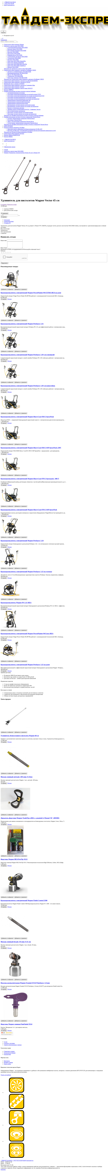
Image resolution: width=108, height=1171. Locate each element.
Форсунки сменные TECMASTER (17, 77)
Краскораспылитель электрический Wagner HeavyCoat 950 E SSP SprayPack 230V (31, 448)
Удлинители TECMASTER (15, 76)
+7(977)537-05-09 (9, 3)
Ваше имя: (4, 240)
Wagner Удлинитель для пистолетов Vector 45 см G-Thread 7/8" (22, 152)
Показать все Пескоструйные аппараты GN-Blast (18, 132)
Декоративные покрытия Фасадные (17, 103)
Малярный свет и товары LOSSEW (14, 83)
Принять (3, 1169)
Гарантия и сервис (9, 1051)
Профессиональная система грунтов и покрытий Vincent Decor (22, 117)
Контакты (7, 1061)
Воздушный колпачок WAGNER (16, 50)
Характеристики (9, 221)
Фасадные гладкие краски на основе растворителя (21, 114)
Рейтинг (3, 251)
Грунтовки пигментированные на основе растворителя (23, 99)
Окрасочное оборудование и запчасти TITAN (17, 82)
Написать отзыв (12, 204)
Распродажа (7, 1054)
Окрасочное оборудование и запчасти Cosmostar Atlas (19, 85)
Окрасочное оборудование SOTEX (14, 133)
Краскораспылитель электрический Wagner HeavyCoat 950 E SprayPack (27, 417)
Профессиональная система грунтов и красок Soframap (20, 91)
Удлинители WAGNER (14, 58)
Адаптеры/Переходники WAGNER (17, 47)
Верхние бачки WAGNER (14, 49)
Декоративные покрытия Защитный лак (18, 100)
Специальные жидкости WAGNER (17, 56)
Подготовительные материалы (16, 111)
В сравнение (4, 213)
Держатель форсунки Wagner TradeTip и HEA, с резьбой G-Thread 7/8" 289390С (30, 818)
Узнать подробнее (6, 1075)
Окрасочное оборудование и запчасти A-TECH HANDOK (21, 80)
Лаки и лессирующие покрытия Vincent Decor (20, 121)
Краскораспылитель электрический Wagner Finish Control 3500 (24, 900)
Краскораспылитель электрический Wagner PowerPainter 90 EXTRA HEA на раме (31, 293)
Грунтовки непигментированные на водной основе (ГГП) (24, 94)
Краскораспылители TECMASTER (17, 73)
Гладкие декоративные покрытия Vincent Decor (21, 118)
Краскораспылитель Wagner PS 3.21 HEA (16, 602)
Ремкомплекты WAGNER (14, 55)
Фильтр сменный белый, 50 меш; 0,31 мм (16, 942)
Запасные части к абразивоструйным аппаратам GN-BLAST (24, 129)
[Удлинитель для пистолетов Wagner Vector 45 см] (22, 196)
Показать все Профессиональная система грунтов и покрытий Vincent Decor (26, 124)
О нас (5, 1042)
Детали (9, 299)
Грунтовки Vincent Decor (14, 120)
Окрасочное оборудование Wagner (14, 44)
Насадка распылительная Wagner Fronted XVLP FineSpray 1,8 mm (25, 983)
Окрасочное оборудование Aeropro (14, 86)
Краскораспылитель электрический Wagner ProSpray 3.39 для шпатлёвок (28, 386)
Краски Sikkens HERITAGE (12, 135)
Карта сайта (7, 1064)
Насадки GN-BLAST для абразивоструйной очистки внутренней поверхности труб (31, 130)
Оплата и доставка (9, 1043)
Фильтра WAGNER (13, 59)
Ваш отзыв (4, 248)
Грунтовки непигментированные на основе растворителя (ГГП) (25, 96)
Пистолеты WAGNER (13, 53)
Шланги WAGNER (12, 67)
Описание (7, 220)
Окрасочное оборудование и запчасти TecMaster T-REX (20, 70)
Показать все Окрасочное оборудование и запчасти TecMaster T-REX (24, 79)
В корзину (3, 217)
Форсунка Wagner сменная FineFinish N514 (16, 1024)
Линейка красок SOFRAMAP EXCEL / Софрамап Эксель (23, 109)
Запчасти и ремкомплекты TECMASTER (19, 71)
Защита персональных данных (13, 1045)
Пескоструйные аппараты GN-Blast (14, 127)
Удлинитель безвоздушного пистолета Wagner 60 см (20, 736)
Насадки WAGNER (13, 52)
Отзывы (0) (7, 223)
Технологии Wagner (9, 1053)
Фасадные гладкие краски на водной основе (20, 112)
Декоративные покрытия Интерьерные (18, 102)
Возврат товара (8, 1062)
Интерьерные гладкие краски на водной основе (21, 105)
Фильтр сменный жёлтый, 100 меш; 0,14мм (16, 777)
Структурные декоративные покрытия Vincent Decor (22, 123)
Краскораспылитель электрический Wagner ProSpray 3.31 (22, 324)
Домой (6, 149)
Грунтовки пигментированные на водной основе (21, 97)
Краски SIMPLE (8, 90)
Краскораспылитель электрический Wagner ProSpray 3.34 (22, 541)
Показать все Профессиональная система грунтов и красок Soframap (23, 115)
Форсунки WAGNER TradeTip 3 (16, 65)
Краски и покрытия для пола (15, 108)
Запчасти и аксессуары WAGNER (13, 46)
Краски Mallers (8, 136)
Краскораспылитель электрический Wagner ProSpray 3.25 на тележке (26, 571)
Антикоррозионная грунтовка (16, 93)
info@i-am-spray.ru (9, 5)
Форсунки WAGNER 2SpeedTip (16, 61)
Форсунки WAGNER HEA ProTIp (17, 64)
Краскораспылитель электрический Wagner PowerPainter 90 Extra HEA (27, 633)
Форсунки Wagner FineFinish (15, 62)
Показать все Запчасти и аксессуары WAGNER (17, 68)
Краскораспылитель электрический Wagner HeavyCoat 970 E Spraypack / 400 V (30, 479)
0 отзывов (3, 204)
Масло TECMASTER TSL (14, 74)
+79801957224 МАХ (10, 2)
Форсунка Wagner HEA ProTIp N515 (14, 859)
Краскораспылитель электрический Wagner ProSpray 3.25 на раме (25, 664)
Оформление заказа (9, 147)
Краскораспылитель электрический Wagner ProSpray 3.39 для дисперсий (28, 355)
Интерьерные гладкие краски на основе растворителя (22, 106)
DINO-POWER (8, 126)
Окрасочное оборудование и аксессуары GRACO (18, 88)
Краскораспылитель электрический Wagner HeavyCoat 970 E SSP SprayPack (29, 510)
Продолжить (4, 263)
